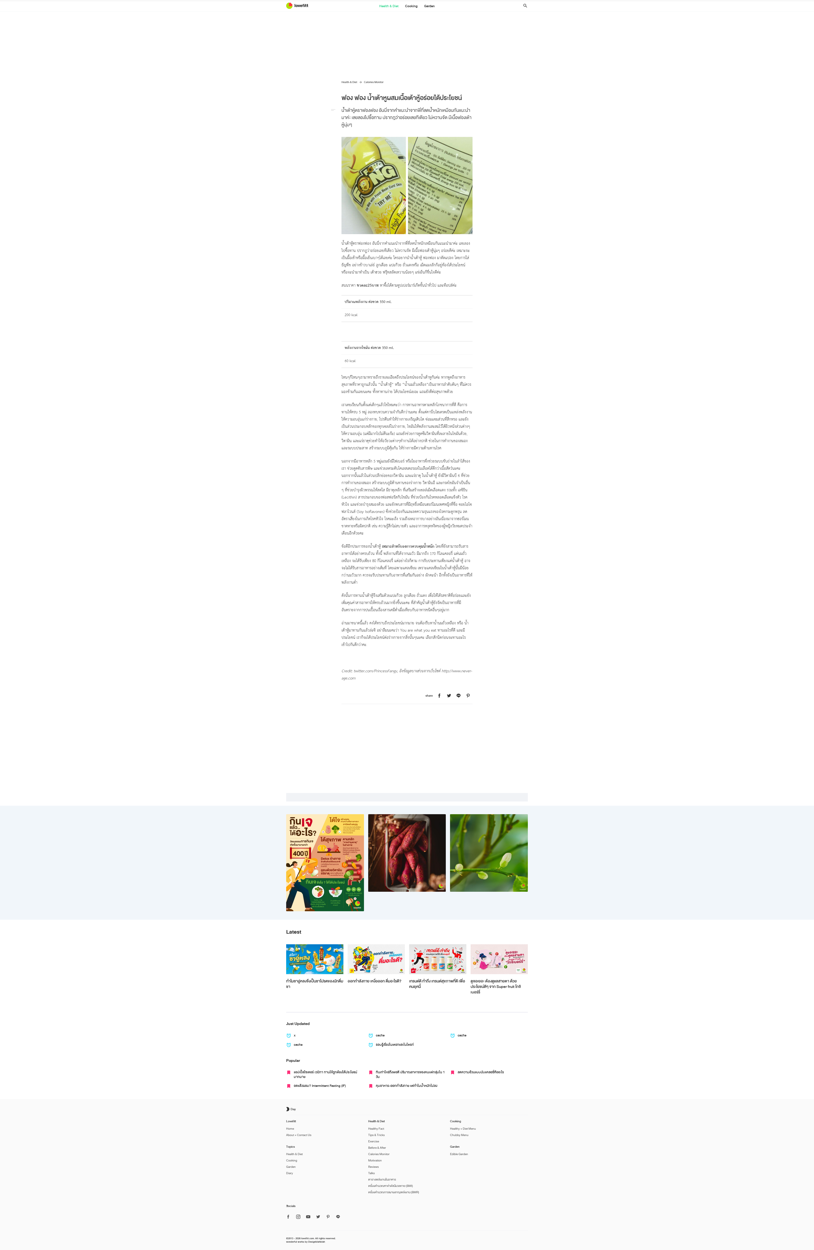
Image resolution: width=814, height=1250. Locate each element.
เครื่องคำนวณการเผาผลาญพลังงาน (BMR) (393, 1192)
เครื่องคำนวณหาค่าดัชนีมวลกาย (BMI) (390, 1185)
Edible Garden (459, 1154)
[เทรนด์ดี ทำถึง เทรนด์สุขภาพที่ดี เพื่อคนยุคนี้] (437, 959)
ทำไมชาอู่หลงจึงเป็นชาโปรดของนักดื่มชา (314, 983)
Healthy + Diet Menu (463, 1128)
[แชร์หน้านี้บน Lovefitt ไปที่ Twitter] (449, 696)
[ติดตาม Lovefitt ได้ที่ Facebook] (289, 1217)
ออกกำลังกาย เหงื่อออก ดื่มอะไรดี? (374, 981)
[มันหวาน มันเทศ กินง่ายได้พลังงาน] (407, 853)
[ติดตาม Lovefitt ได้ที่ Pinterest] (328, 1217)
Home (290, 1128)
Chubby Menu (459, 1135)
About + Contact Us (298, 1135)
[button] (524, 6)
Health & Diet (389, 6)
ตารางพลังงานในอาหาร (382, 1179)
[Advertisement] (407, 43)
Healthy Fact (376, 1128)
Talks (371, 1173)
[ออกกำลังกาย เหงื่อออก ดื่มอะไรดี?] (376, 959)
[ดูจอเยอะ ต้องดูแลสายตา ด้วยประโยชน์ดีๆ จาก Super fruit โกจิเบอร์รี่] (499, 959)
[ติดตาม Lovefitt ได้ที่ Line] (338, 1217)
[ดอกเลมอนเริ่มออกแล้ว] (489, 853)
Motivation (375, 1160)
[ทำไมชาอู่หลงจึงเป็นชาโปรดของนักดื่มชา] (314, 959)
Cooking (411, 6)
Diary (289, 1173)
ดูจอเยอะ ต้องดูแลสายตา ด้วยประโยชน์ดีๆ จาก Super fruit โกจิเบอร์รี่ (496, 986)
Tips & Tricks (376, 1135)
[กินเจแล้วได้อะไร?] (325, 862)
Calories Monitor (373, 82)
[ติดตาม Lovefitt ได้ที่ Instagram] (298, 1217)
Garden (429, 6)
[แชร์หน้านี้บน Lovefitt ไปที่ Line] (458, 696)
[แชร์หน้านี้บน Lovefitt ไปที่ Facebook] (439, 696)
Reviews (373, 1166)
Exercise (373, 1141)
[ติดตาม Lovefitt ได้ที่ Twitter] (318, 1217)
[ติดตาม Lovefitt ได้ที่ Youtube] (308, 1217)
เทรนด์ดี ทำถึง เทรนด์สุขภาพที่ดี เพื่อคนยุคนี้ (437, 983)
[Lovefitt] (299, 5)
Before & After (377, 1147)
